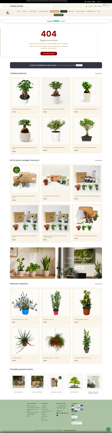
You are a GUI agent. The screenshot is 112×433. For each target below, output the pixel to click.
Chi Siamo (44, 414)
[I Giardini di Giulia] (8, 13)
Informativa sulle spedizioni (32, 412)
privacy (28, 416)
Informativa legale (30, 414)
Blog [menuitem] (99, 11)
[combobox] (40, 6)
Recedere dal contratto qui (70, 430)
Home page (44, 405)
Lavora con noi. (45, 409)
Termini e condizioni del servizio (33, 407)
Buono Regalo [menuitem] (81, 11)
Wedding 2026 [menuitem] (55, 11)
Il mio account (45, 420)
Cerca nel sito (44, 416)
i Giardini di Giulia (16, 6)
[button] (107, 5)
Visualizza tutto (98, 73)
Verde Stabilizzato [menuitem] (43, 11)
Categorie (44, 407)
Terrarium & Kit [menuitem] (32, 11)
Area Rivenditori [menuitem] (59, 14)
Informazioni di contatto (47, 411)
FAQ (42, 418)
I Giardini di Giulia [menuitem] (90, 11)
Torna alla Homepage (48, 53)
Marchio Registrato (31, 405)
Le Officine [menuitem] (63, 11)
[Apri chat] (108, 429)
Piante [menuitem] (18, 11)
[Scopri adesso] (79, 263)
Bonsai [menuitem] (24, 11)
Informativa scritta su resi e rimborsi (32, 410)
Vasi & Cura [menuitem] (71, 11)
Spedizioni (44, 413)
